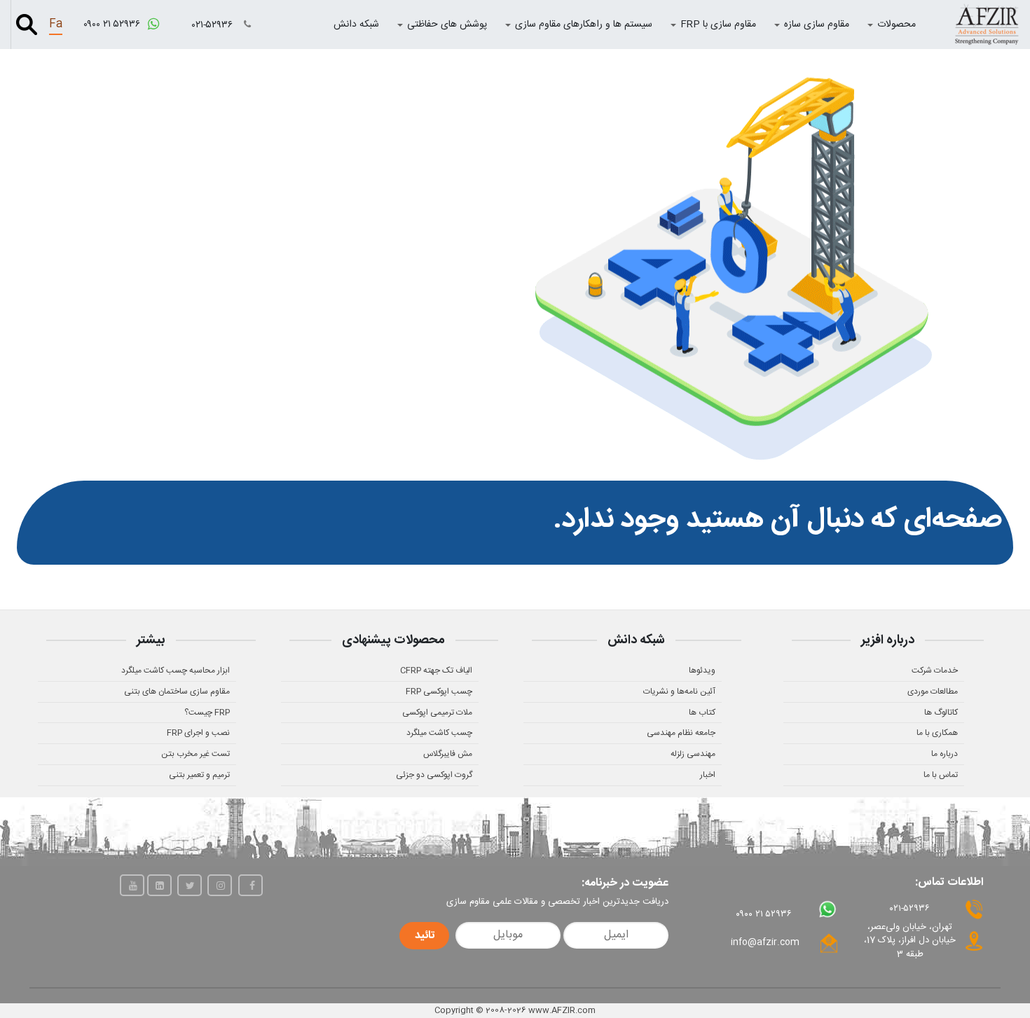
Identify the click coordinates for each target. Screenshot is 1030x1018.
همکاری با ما (937, 733)
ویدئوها (702, 670)
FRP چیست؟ (207, 713)
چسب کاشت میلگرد (439, 733)
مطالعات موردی (932, 692)
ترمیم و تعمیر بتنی (199, 775)
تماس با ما (940, 775)
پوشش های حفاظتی (447, 24)
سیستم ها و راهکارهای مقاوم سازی (583, 24)
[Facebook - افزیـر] (250, 885)
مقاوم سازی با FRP (718, 24)
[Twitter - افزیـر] (189, 885)
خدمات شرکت (935, 670)
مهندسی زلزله (693, 754)
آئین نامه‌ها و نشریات (679, 692)
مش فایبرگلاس (447, 754)
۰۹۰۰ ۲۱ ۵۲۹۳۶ (113, 24)
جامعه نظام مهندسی (681, 733)
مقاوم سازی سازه (816, 24)
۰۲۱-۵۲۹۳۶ (213, 25)
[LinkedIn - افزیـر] (159, 885)
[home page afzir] (986, 24)
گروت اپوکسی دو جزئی (434, 775)
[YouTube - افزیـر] (132, 885)
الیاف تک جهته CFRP (436, 670)
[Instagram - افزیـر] (219, 885)
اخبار (707, 775)
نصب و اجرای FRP (198, 733)
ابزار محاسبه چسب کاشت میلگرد (175, 670)
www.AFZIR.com (562, 1010)
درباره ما (944, 754)
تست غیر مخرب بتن (195, 754)
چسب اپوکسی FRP (439, 692)
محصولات (896, 24)
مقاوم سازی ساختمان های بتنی (177, 692)
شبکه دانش (356, 24)
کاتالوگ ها (941, 713)
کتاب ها (702, 713)
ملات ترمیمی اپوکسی (437, 713)
